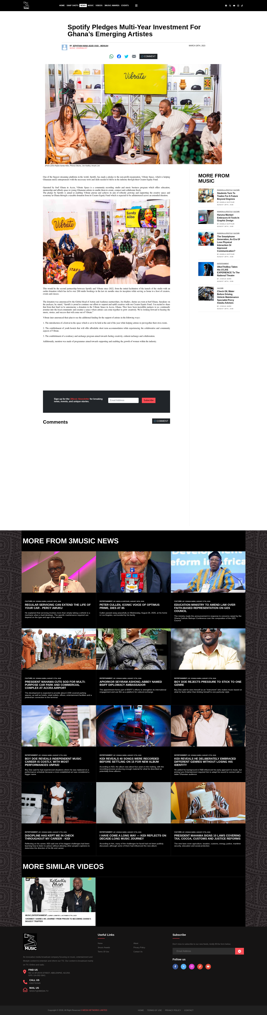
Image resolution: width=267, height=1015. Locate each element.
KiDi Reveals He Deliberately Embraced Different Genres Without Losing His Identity (205, 761)
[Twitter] (126, 56)
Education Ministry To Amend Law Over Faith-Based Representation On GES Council (204, 608)
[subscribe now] (239, 951)
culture (236, 190)
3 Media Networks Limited (94, 1010)
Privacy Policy (139, 947)
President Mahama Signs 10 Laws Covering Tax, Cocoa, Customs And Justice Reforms (207, 837)
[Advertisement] (106, 364)
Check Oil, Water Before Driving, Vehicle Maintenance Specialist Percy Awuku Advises (228, 297)
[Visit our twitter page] (183, 966)
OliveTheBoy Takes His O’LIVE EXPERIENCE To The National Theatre (228, 271)
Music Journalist (78, 48)
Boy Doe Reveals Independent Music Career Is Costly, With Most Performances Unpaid (53, 761)
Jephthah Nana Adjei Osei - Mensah (90, 46)
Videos (99, 5)
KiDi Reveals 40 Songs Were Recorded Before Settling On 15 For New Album (129, 760)
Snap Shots (72, 5)
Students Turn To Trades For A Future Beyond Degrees (227, 196)
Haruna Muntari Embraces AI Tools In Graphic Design (228, 218)
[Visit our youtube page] (208, 966)
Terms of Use (103, 952)
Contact (189, 1010)
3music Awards (104, 947)
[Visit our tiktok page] (200, 966)
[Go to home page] (30, 950)
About (136, 943)
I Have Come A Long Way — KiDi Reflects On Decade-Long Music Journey (133, 837)
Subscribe (149, 400)
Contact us (138, 952)
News (83, 5)
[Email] (134, 56)
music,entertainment (36, 915)
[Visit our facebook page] (175, 966)
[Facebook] (119, 56)
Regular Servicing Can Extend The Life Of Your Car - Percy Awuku (58, 606)
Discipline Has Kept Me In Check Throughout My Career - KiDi (49, 837)
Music (91, 5)
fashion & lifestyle (225, 190)
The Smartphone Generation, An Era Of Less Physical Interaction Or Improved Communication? (228, 243)
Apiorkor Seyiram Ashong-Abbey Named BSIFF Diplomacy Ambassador (131, 683)
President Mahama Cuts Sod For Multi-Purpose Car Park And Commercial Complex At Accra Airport (55, 685)
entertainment (223, 263)
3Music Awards (111, 5)
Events (125, 5)
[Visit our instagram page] (192, 966)
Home (62, 5)
